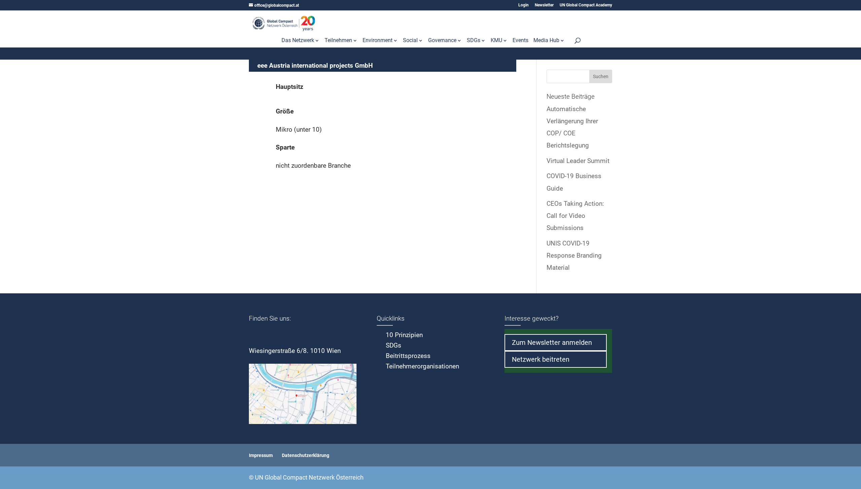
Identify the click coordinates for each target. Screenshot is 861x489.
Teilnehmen (338, 40)
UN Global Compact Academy (586, 5)
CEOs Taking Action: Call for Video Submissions (575, 216)
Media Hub (546, 40)
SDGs (473, 40)
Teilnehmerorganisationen (422, 366)
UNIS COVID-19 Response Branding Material (574, 255)
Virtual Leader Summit (578, 161)
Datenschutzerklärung (305, 455)
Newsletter (544, 5)
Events (520, 40)
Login (523, 5)
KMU (496, 40)
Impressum (261, 455)
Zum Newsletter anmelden (552, 342)
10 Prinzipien (404, 335)
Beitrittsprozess (408, 356)
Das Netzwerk (298, 40)
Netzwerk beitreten (540, 359)
